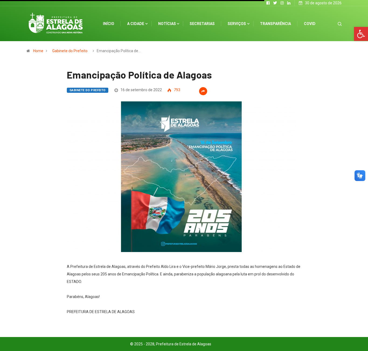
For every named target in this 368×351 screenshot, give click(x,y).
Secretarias (202, 24)
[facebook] (268, 3)
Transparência (275, 24)
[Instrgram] (282, 3)
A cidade (135, 24)
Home (38, 51)
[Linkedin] (288, 3)
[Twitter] (275, 3)
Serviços (237, 24)
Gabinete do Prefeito (70, 51)
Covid (309, 24)
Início (108, 24)
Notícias (167, 24)
